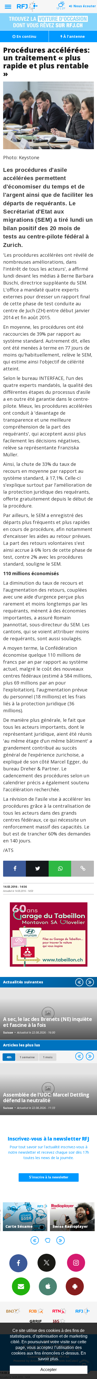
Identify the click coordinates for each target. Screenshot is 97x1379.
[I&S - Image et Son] (59, 1321)
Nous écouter (84, 6)
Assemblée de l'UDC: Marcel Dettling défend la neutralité (46, 1097)
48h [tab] (8, 1057)
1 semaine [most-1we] (27, 1057)
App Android (75, 1286)
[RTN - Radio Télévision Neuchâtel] (59, 1311)
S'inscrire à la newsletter (48, 1177)
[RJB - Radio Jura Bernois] (36, 1311)
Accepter (48, 1369)
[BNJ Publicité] (13, 1311)
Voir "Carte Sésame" (25, 1216)
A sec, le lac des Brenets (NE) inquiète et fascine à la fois (47, 1022)
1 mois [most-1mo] (48, 1057)
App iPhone (48, 1286)
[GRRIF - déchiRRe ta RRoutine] (36, 1321)
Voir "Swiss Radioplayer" (72, 1216)
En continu (26, 36)
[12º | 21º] (61, 0)
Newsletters (21, 1286)
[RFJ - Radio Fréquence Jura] (82, 1311)
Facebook (18, 1263)
